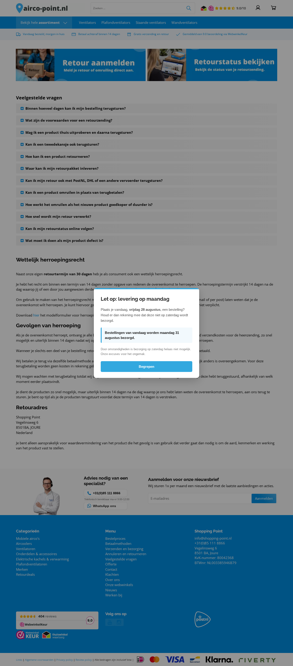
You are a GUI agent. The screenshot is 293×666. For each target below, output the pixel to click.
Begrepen (146, 366)
